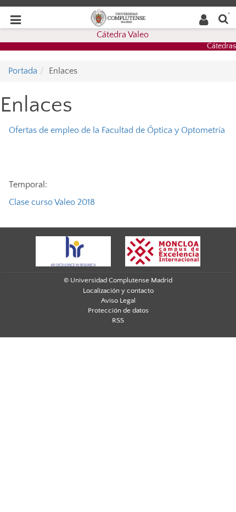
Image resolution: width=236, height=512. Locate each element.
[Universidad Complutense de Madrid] (118, 17)
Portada (22, 71)
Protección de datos (118, 310)
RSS (118, 320)
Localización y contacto (118, 290)
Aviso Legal (118, 300)
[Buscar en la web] (223, 18)
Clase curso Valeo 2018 (52, 202)
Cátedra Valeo (123, 35)
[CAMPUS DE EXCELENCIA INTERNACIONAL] (163, 250)
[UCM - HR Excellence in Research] (73, 250)
